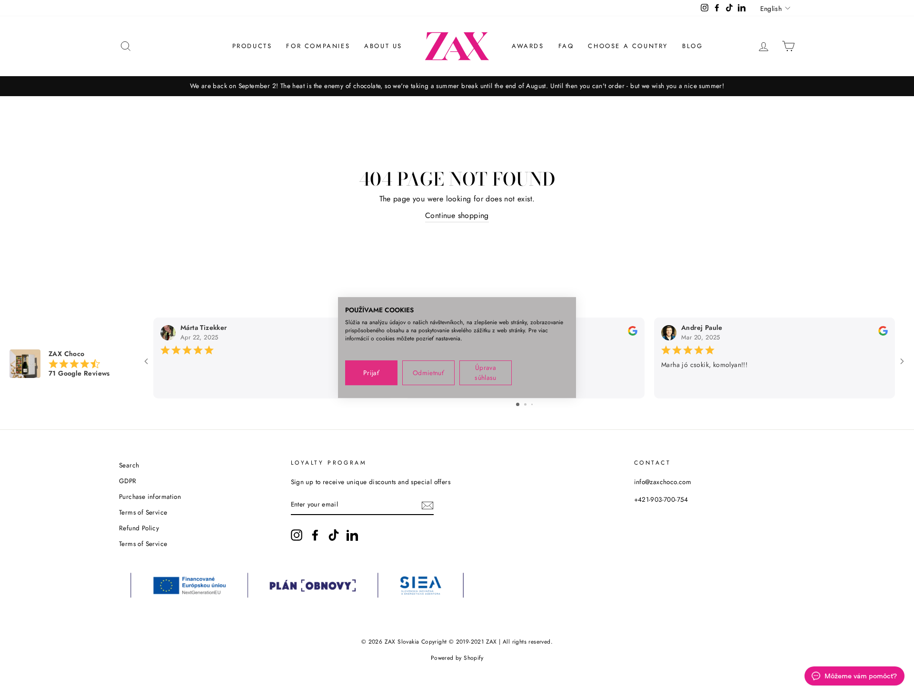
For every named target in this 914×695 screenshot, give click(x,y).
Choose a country (628, 45)
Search (129, 465)
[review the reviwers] (632, 333)
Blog (692, 45)
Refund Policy (139, 528)
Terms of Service (143, 512)
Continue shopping (457, 215)
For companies (318, 45)
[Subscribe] (427, 504)
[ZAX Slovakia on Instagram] (296, 535)
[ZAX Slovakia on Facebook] (315, 535)
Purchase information (150, 496)
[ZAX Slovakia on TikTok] (333, 535)
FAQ (566, 45)
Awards (528, 45)
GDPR (128, 481)
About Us (383, 45)
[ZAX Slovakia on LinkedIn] (352, 535)
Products (252, 45)
